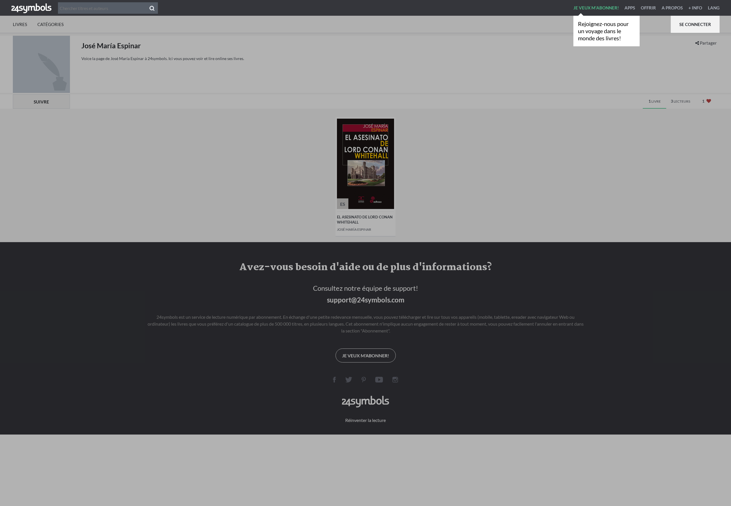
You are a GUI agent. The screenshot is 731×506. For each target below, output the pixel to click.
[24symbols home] (31, 7)
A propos (672, 7)
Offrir (648, 7)
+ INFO (695, 7)
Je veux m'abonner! (596, 7)
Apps (629, 7)
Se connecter (695, 24)
